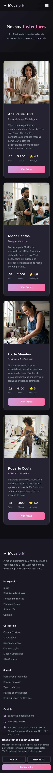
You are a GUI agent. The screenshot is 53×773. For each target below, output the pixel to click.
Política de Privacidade (15, 692)
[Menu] (47, 5)
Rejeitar (14, 759)
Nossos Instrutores (13, 598)
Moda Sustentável (13, 653)
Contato (7, 614)
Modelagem (9, 637)
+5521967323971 (17, 721)
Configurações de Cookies (17, 698)
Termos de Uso (11, 687)
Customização (11, 648)
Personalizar (39, 759)
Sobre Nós (9, 609)
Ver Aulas (26, 169)
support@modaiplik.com (21, 715)
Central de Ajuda (12, 682)
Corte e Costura (11, 632)
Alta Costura (10, 659)
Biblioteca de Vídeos (14, 593)
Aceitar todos (26, 767)
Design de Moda (12, 643)
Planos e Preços (12, 604)
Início (6, 588)
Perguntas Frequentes (15, 676)
